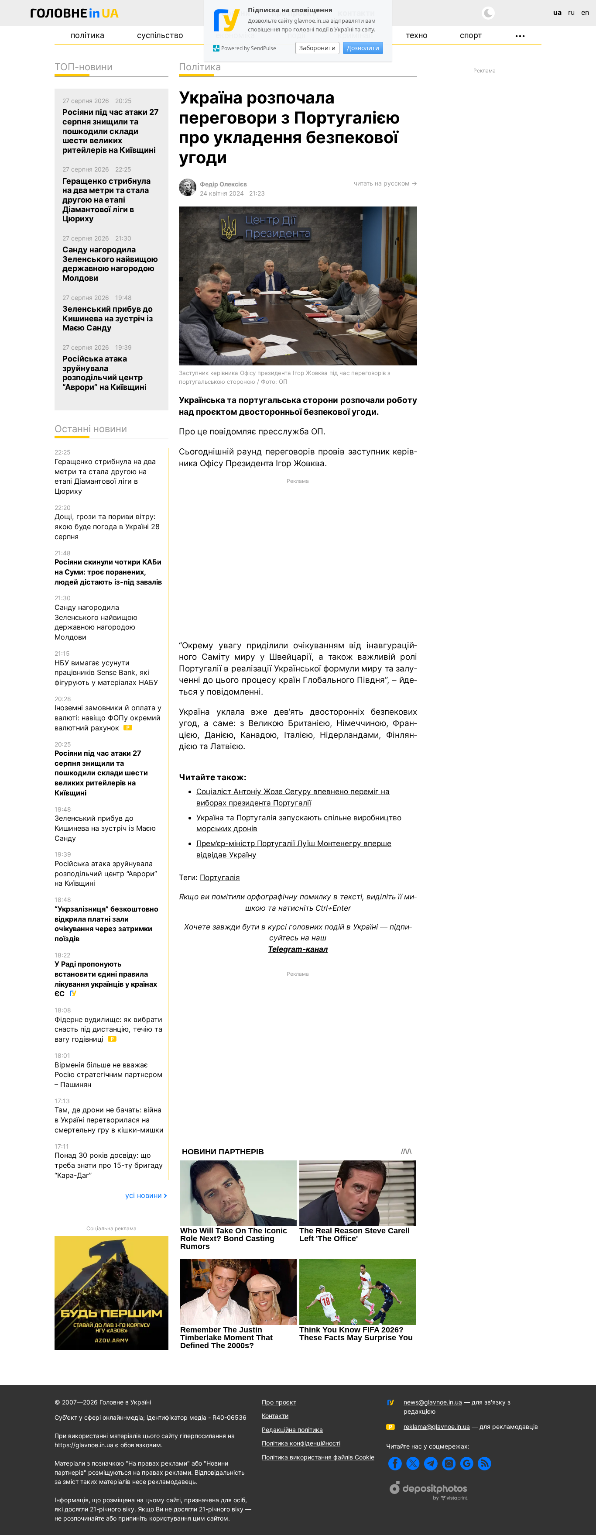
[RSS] (484, 1463)
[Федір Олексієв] (187, 193)
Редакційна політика (292, 1429)
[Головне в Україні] (75, 14)
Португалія (220, 877)
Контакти (275, 1415)
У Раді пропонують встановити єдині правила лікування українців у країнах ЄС (106, 974)
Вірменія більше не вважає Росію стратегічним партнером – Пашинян (108, 1070)
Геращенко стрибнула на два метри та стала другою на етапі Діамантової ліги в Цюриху (105, 472)
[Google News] (466, 1463)
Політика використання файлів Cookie (318, 1457)
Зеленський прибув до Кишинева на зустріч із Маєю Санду (105, 824)
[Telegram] (431, 1463)
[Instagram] (449, 1463)
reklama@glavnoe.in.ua (437, 1426)
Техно (417, 35)
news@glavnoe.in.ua (433, 1402)
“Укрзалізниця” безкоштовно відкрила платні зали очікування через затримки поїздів (106, 919)
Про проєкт (279, 1402)
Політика (87, 35)
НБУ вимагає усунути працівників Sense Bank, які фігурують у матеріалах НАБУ (106, 668)
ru (571, 12)
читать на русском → (385, 183)
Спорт (471, 35)
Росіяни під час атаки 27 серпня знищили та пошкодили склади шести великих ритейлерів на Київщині (101, 768)
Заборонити (317, 48)
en (585, 12)
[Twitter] (413, 1463)
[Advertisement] (298, 558)
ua (557, 12)
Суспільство (160, 35)
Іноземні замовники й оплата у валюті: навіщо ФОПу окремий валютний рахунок (108, 713)
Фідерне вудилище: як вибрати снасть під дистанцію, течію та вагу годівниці (108, 1024)
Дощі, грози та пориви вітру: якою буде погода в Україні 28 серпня (107, 522)
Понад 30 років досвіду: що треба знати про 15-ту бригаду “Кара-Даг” (109, 1161)
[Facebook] (395, 1463)
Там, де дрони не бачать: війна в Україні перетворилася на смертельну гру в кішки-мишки (109, 1115)
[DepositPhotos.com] (429, 1492)
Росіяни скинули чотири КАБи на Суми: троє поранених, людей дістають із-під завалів (108, 567)
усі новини (143, 1195)
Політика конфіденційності (301, 1443)
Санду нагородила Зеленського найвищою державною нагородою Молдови (96, 617)
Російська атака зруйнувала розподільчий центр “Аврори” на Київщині (106, 869)
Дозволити (363, 48)
